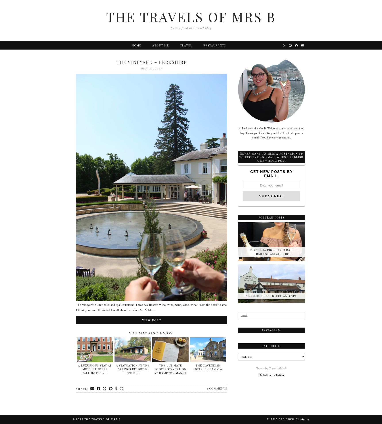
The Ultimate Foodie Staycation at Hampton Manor (170, 369)
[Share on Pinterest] (111, 388)
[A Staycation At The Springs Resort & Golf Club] (133, 349)
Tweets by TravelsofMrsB (271, 368)
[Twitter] (284, 45)
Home (136, 45)
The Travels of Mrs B (191, 16)
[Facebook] (296, 45)
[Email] (302, 45)
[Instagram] (290, 45)
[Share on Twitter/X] (105, 388)
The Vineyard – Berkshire (152, 62)
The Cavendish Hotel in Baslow (208, 367)
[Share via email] (92, 388)
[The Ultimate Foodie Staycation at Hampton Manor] (170, 349)
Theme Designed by (288, 419)
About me (160, 45)
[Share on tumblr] (116, 388)
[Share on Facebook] (99, 388)
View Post (151, 320)
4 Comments (217, 388)
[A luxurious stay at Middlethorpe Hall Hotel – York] (95, 349)
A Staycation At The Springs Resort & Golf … (133, 369)
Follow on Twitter (273, 375)
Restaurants (214, 45)
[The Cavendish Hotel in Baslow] (208, 349)
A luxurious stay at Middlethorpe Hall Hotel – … (95, 369)
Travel (186, 45)
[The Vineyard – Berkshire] (151, 299)
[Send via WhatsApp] (122, 388)
